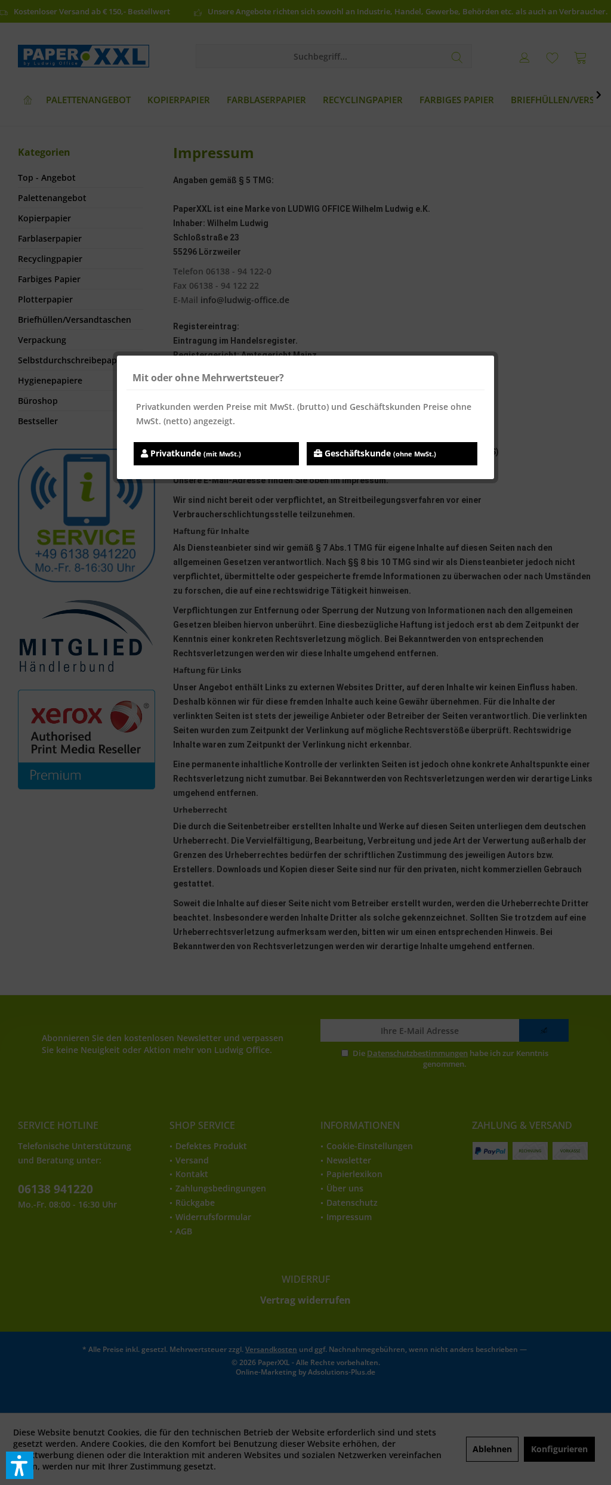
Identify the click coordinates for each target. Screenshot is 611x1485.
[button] (19, 1465)
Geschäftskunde (379, 453)
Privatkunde (194, 453)
